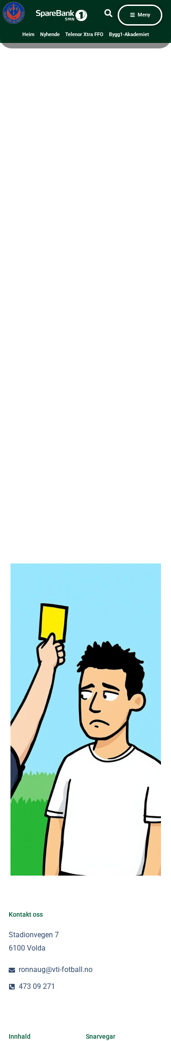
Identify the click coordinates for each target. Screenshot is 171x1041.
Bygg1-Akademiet (129, 34)
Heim (28, 34)
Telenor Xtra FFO (84, 34)
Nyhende (50, 34)
